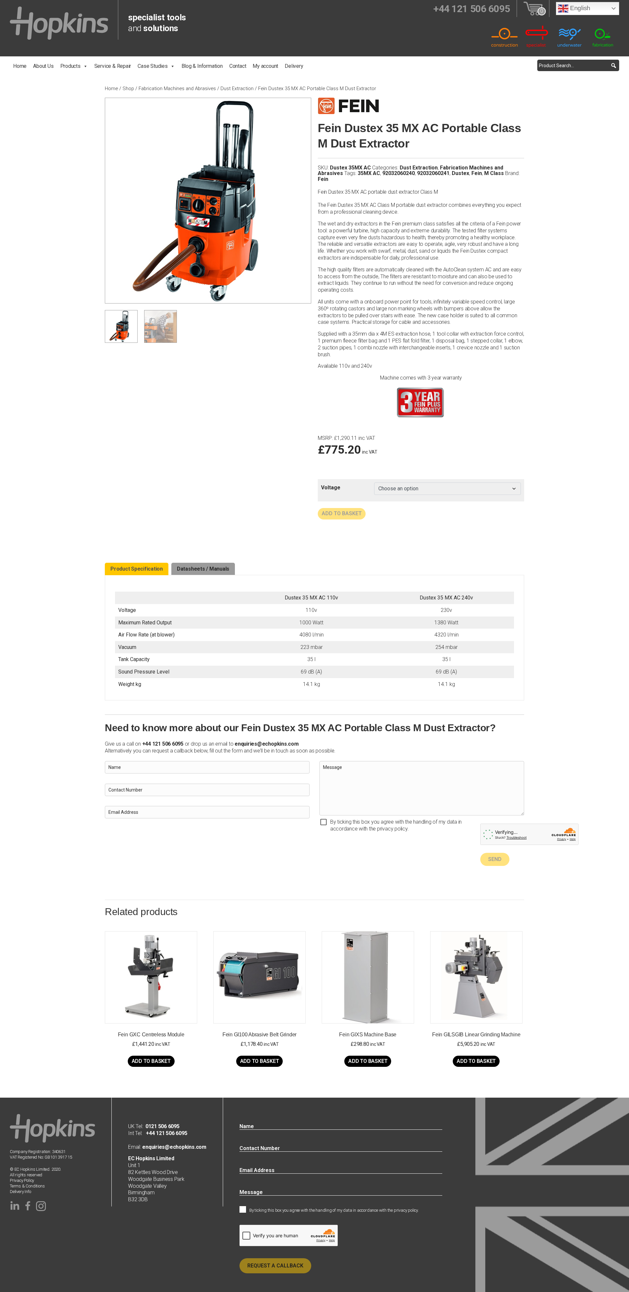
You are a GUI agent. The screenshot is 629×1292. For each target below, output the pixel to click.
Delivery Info (20, 1191)
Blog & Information (202, 66)
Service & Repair (112, 66)
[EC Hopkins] (59, 23)
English (579, 8)
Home (20, 66)
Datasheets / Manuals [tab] (203, 569)
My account (265, 66)
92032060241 (433, 173)
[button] (613, 65)
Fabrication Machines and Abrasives (177, 88)
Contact (237, 66)
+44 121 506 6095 (164, 1133)
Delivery (294, 66)
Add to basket (342, 513)
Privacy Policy (22, 1180)
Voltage (330, 487)
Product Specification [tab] (136, 569)
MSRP (325, 438)
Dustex (460, 173)
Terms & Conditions (27, 1186)
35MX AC (369, 173)
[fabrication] (602, 36)
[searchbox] (578, 65)
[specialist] (537, 36)
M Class (494, 173)
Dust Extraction (237, 88)
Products (70, 66)
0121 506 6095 (162, 1126)
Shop (128, 88)
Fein (476, 173)
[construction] (504, 36)
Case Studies (152, 66)
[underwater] (570, 36)
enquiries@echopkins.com (266, 744)
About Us (43, 66)
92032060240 (398, 173)
